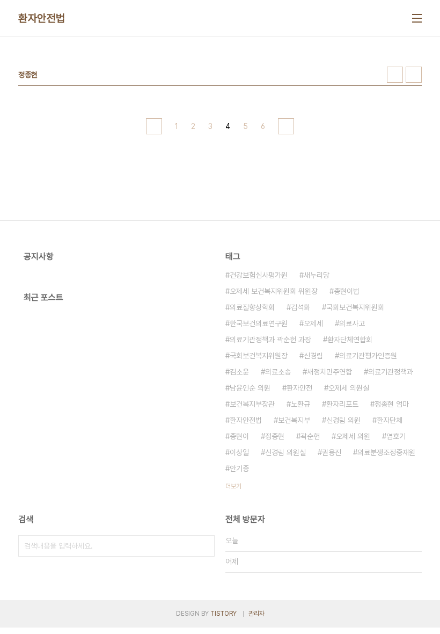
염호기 (396, 436)
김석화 (300, 307)
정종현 (274, 436)
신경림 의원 (343, 420)
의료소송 (278, 372)
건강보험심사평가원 (259, 275)
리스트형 (414, 75)
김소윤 (239, 372)
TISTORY (223, 613)
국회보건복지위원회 (355, 307)
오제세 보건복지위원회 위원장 (274, 291)
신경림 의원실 (285, 452)
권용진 (331, 452)
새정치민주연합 (329, 372)
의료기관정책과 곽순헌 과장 (270, 339)
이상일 (239, 452)
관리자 (256, 613)
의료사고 (352, 323)
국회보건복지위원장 (259, 355)
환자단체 (389, 420)
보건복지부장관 (252, 404)
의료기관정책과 (390, 372)
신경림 (313, 355)
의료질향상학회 (252, 307)
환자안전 (299, 388)
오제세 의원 (353, 436)
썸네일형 (395, 75)
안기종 (239, 468)
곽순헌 (310, 436)
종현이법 (347, 291)
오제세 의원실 (348, 388)
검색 (204, 546)
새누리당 (316, 275)
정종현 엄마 (392, 404)
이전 (154, 126)
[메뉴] (417, 18)
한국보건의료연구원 (259, 323)
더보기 (233, 486)
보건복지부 (294, 420)
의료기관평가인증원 (368, 355)
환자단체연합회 (349, 339)
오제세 (313, 323)
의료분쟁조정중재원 (386, 452)
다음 (286, 126)
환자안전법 (41, 18)
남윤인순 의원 (250, 388)
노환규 (300, 404)
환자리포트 (342, 404)
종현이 (239, 436)
